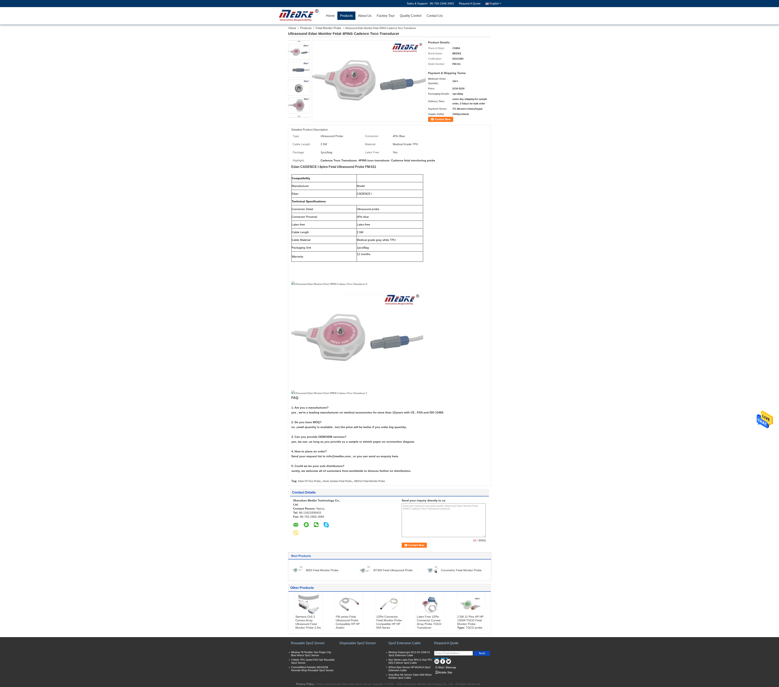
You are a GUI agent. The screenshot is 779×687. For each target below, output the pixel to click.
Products (346, 15)
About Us (364, 15)
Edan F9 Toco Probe (309, 481)
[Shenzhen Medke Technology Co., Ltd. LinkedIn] (436, 661)
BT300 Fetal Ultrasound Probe (393, 570)
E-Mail (440, 667)
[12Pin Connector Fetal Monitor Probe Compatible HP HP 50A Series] (389, 605)
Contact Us (435, 15)
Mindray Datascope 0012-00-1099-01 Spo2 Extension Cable (409, 654)
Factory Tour (386, 15)
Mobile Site (445, 672)
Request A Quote (470, 3)
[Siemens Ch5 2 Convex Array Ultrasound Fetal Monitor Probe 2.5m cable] (308, 605)
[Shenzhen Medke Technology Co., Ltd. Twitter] (448, 661)
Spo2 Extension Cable (404, 643)
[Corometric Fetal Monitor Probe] (432, 570)
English (494, 3)
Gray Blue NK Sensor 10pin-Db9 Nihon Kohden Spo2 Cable (410, 676)
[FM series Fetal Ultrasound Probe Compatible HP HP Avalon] (349, 605)
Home (330, 15)
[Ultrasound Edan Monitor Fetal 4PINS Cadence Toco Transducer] (369, 80)
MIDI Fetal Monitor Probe (322, 570)
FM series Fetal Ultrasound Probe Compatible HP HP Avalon (348, 622)
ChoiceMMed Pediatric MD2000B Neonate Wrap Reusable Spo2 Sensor (312, 669)
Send (482, 653)
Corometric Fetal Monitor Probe (461, 570)
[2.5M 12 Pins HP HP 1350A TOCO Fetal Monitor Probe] (470, 605)
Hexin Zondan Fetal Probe (337, 481)
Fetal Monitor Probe (328, 28)
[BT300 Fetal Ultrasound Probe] (364, 570)
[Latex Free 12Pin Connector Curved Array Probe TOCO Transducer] (430, 605)
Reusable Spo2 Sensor (308, 643)
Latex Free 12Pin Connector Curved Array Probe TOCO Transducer (429, 622)
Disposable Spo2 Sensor (358, 643)
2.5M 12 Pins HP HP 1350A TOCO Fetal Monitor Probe (470, 620)
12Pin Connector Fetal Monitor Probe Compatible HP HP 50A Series (389, 622)
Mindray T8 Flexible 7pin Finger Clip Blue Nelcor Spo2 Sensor (311, 654)
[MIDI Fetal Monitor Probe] (297, 570)
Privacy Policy (305, 684)
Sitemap (450, 667)
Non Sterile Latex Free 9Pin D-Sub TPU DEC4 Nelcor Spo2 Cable (410, 661)
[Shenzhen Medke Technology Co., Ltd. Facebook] (442, 661)
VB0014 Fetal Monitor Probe (369, 481)
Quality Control (410, 15)
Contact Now (443, 119)
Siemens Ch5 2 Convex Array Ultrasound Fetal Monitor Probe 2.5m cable (308, 624)
